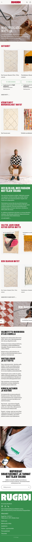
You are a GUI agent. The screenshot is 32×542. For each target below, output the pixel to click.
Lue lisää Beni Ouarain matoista (16, 320)
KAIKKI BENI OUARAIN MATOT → (8, 297)
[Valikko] (1, 2)
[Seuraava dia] (29, 69)
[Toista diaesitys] (15, 325)
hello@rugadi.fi (4, 513)
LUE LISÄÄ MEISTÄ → (6, 218)
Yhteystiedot (4, 533)
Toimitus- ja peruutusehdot (7, 528)
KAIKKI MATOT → (5, 95)
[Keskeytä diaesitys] (11, 325)
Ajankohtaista (4, 526)
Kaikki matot (4, 521)
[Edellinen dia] (2, 314)
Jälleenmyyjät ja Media (6, 523)
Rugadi (17, 537)
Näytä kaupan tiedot (6, 89)
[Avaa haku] (27, 2)
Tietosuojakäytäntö (5, 531)
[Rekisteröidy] (28, 487)
